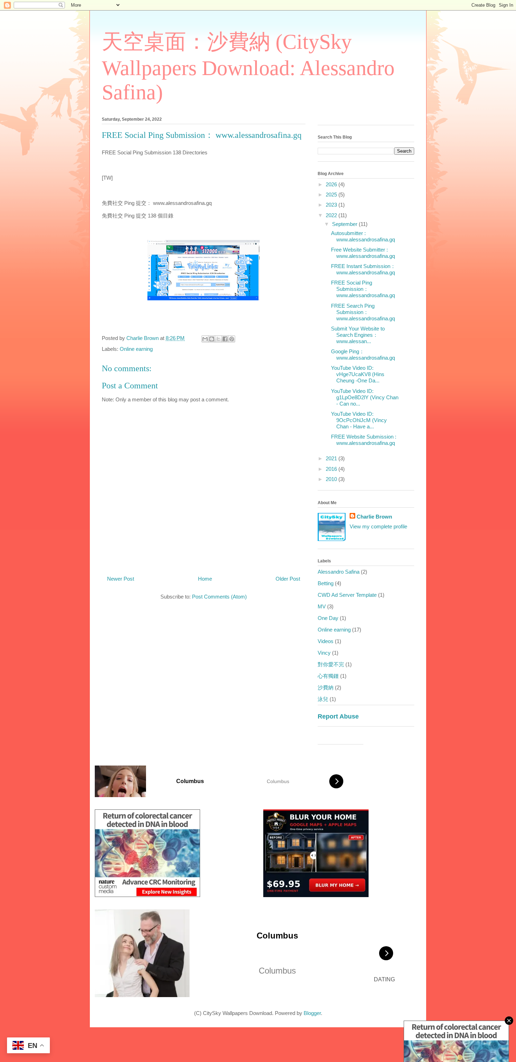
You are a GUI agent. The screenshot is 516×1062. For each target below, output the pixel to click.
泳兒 (323, 699)
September (345, 224)
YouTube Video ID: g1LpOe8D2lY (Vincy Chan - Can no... (364, 397)
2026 (332, 184)
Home (205, 579)
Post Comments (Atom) (219, 597)
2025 (332, 195)
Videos (325, 641)
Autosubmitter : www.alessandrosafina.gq (363, 236)
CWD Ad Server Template (347, 595)
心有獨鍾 (328, 676)
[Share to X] (218, 338)
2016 (332, 469)
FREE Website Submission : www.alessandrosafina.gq (363, 440)
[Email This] (205, 338)
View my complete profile (378, 526)
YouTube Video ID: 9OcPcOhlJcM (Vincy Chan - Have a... (359, 420)
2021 (332, 458)
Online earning (136, 349)
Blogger (312, 1013)
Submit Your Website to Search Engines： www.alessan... (358, 335)
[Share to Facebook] (225, 338)
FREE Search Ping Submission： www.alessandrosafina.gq (363, 312)
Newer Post (120, 579)
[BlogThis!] (211, 338)
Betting (325, 583)
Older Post (288, 579)
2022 (332, 215)
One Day (328, 618)
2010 (332, 479)
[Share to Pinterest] (231, 338)
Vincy (324, 653)
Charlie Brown (374, 517)
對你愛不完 (331, 664)
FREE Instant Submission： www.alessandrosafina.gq (363, 269)
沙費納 (325, 687)
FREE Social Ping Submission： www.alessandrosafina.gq (363, 289)
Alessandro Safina (338, 572)
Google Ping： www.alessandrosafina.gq (363, 354)
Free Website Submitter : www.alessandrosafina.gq (363, 253)
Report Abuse (338, 716)
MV (322, 606)
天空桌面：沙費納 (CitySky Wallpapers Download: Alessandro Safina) (248, 67)
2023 (332, 205)
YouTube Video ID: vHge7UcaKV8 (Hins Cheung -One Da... (357, 374)
